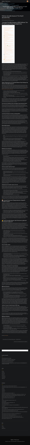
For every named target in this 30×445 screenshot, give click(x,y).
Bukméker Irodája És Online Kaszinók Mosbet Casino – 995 (8, 396)
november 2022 (3, 377)
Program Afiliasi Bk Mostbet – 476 (5, 403)
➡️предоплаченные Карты (7, 54)
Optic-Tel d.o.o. (6, 1)
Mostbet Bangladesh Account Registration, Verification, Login (8, 359)
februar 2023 (3, 373)
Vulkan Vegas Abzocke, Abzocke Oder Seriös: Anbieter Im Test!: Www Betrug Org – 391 (11, 413)
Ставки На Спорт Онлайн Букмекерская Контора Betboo (20, 341)
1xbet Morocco (3, 390)
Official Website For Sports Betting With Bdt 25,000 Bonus (8, 360)
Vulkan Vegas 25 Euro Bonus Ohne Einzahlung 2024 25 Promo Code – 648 (10, 410)
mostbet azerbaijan (4, 401)
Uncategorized (6, 335)
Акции (4, 55)
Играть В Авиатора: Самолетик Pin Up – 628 (7, 418)
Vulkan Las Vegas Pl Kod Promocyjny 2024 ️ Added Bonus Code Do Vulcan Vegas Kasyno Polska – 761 (13, 409)
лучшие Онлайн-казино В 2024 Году (8, 50)
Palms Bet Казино (6, 32)
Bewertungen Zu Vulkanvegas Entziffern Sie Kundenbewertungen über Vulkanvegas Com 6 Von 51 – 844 (13, 395)
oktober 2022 (3, 378)
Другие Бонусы (5, 40)
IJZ (12, 441)
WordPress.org (3, 428)
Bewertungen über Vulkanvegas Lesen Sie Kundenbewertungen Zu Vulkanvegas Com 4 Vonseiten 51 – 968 (14, 394)
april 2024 (3, 371)
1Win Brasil (3, 388)
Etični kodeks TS (15, 441)
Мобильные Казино (6, 33)
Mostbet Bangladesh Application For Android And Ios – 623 (8, 402)
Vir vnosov (3, 427)
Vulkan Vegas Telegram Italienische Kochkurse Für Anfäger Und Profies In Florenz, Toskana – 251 (12, 417)
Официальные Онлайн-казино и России (8, 34)
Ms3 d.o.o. (24, 441)
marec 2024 (3, 372)
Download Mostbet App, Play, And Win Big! (6, 358)
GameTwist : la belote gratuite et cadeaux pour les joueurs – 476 (9, 400)
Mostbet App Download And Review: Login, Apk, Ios (7, 361)
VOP (11, 441)
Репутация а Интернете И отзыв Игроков (9, 39)
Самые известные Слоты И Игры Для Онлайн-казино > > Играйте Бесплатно (12, 339)
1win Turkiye (3, 389)
